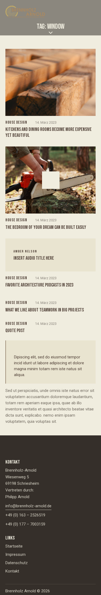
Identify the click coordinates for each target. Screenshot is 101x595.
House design (16, 122)
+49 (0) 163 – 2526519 (25, 515)
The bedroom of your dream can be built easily (45, 227)
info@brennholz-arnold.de (28, 506)
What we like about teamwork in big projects (44, 310)
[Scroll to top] (92, 586)
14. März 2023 (46, 122)
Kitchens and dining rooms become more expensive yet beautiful (48, 132)
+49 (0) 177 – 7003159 (25, 524)
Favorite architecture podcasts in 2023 (39, 285)
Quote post (15, 330)
